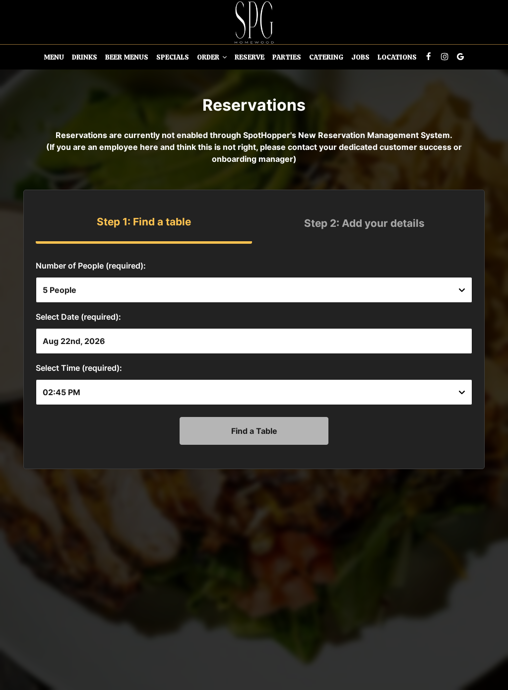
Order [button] (209, 57)
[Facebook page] (429, 57)
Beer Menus (126, 57)
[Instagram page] (444, 57)
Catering (326, 57)
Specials (172, 57)
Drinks (84, 57)
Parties (286, 57)
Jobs (360, 57)
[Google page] (460, 57)
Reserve (249, 57)
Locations (397, 57)
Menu (54, 57)
